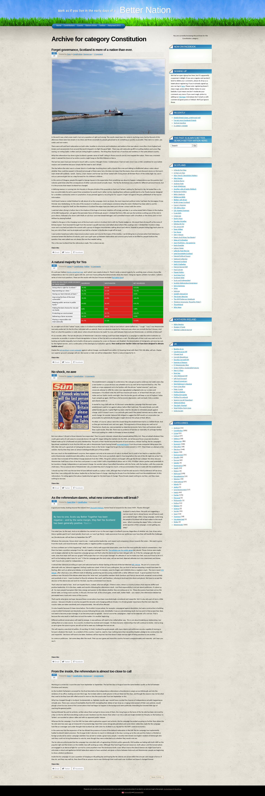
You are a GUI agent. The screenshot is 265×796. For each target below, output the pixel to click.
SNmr (176, 288)
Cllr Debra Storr (179, 208)
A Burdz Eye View (180, 170)
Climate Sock (178, 354)
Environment (178, 455)
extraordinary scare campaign (70, 350)
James (69, 267)
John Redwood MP (180, 376)
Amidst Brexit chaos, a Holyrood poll (187, 118)
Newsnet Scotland (180, 261)
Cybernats (177, 216)
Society (176, 511)
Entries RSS (127, 792)
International (178, 482)
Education (177, 447)
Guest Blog (71, 502)
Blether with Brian (180, 200)
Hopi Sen (177, 373)
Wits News (177, 307)
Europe (176, 460)
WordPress (177, 789)
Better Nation (145, 10)
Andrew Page (178, 184)
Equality (177, 457)
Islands (176, 484)
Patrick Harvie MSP (181, 267)
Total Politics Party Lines (182, 408)
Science (176, 509)
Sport (176, 514)
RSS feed (182, 97)
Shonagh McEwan (97, 508)
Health (176, 468)
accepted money (123, 444)
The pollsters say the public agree (120, 550)
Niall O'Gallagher (180, 264)
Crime (176, 433)
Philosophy (178, 500)
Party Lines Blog (179, 387)
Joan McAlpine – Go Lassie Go (184, 243)
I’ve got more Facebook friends (185, 120)
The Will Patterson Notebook (184, 299)
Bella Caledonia (179, 194)
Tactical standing (180, 123)
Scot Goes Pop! (179, 275)
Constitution (77, 54)
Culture (176, 436)
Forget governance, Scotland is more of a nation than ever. (91, 50)
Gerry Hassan (178, 235)
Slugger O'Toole (179, 327)
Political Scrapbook (181, 397)
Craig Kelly (177, 213)
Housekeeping (179, 476)
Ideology (177, 479)
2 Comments (99, 676)
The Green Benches (181, 297)
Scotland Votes (179, 278)
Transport (177, 517)
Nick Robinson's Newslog (183, 384)
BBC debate (136, 565)
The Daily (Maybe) (180, 405)
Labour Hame (178, 248)
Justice (176, 487)
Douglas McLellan (180, 221)
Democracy (87, 54)
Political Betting (179, 392)
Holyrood (177, 474)
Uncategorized (179, 519)
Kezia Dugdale (179, 245)
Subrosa (177, 291)
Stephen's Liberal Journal (183, 330)
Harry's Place (178, 370)
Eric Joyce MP (179, 227)
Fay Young (177, 232)
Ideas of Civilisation (181, 240)
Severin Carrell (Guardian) (183, 400)
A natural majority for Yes (68, 262)
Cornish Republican (181, 357)
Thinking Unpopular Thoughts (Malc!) (187, 302)
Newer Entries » (157, 777)
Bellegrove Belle (179, 197)
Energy (176, 452)
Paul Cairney (178, 270)
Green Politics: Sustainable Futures (186, 368)
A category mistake (181, 126)
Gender (176, 463)
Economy (177, 444)
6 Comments (96, 267)
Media (176, 492)
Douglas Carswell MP (181, 360)
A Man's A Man (179, 173)
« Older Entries (58, 777)
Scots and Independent (182, 280)
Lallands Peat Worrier (181, 251)
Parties (176, 495)
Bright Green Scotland (182, 202)
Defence (177, 439)
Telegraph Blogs (179, 403)
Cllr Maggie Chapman (181, 210)
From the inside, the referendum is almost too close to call (91, 671)
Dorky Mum (178, 218)
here (183, 86)
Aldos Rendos (179, 324)
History (176, 471)
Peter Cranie (178, 389)
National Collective (180, 259)
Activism (177, 428)
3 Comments (90, 376)
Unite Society (178, 411)
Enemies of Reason (180, 362)
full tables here (117, 277)
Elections (177, 449)
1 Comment (98, 54)
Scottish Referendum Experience (185, 283)
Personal (177, 498)
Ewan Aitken (178, 229)
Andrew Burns (179, 181)
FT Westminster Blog (181, 365)
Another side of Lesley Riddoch (185, 189)
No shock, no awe (63, 372)
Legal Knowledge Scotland (183, 253)
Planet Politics (179, 272)
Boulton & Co (179, 349)
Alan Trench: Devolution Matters (185, 175)
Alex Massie (178, 178)
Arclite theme (168, 789)
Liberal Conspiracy (180, 381)
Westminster (178, 525)
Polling (86, 267)
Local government (180, 490)
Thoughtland (178, 304)
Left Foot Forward (180, 379)
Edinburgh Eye (179, 224)
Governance (178, 466)
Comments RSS (138, 792)
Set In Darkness (179, 286)
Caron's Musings (180, 205)
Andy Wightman (180, 186)
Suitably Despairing (181, 294)
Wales (176, 522)
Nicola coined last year (75, 272)
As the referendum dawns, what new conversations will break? (94, 497)
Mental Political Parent (182, 256)
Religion (177, 506)
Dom (69, 54)
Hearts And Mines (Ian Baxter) (185, 237)
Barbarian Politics (180, 192)
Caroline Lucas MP (180, 352)
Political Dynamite (180, 395)
